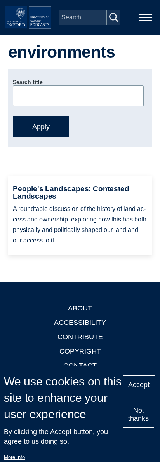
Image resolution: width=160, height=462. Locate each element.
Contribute (80, 337)
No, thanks (138, 414)
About (80, 308)
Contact (80, 366)
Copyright (80, 351)
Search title (28, 82)
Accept (139, 385)
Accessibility (80, 322)
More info (14, 457)
